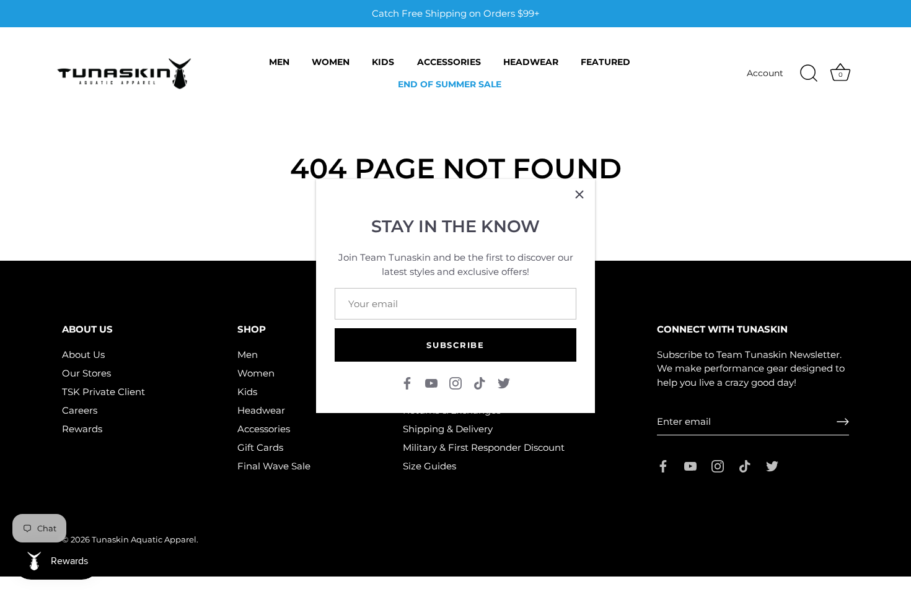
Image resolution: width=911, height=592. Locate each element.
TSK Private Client (103, 392)
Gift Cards (260, 447)
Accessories (449, 62)
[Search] (808, 73)
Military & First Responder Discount (484, 447)
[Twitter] (504, 382)
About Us (83, 354)
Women (331, 62)
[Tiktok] (479, 382)
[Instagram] (455, 382)
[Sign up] (843, 422)
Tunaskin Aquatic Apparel (144, 539)
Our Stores (86, 373)
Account (765, 73)
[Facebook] (407, 382)
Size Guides (429, 466)
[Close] (579, 194)
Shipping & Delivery (448, 429)
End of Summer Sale (449, 84)
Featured (605, 62)
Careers (79, 410)
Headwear (530, 62)
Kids (383, 62)
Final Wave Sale (273, 466)
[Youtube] (431, 382)
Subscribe (455, 345)
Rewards (82, 429)
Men (279, 62)
